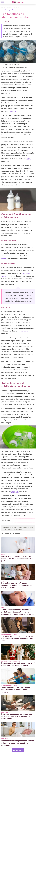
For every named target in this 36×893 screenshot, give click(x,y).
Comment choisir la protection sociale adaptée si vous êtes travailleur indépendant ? (17, 743)
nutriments (15, 491)
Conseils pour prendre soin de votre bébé (12, 10)
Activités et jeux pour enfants (11, 661)
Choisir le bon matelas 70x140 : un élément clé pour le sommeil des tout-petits (17, 558)
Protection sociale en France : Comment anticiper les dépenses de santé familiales (16, 585)
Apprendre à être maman (9, 634)
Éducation (4, 739)
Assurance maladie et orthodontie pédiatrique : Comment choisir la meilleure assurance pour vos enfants (17, 612)
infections (12, 111)
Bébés (3, 7)
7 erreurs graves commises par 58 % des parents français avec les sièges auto (17, 638)
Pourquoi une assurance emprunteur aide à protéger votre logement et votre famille (17, 716)
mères (28, 158)
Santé (3, 581)
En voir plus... (18, 750)
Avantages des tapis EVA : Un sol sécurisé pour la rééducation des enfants (15, 689)
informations (5, 712)
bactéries (24, 331)
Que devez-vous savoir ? (13, 7)
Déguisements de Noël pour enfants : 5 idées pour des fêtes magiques (18, 664)
